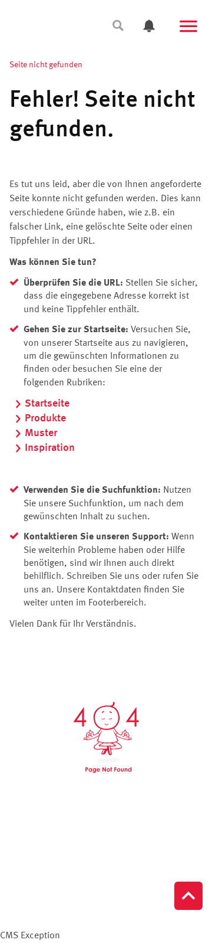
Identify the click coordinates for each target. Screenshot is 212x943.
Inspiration (50, 448)
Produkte (45, 418)
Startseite (47, 403)
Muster (41, 433)
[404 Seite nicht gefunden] (106, 737)
